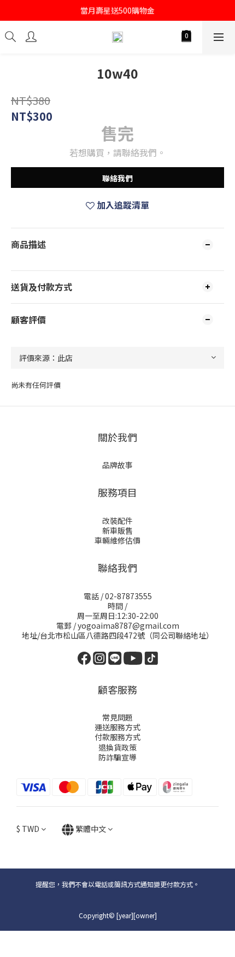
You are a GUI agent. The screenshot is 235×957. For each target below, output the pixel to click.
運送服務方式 (117, 727)
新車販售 (117, 530)
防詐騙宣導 (117, 757)
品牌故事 (117, 464)
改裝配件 (117, 520)
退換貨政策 (117, 747)
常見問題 (117, 717)
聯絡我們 (117, 178)
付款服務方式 (117, 736)
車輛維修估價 (117, 540)
